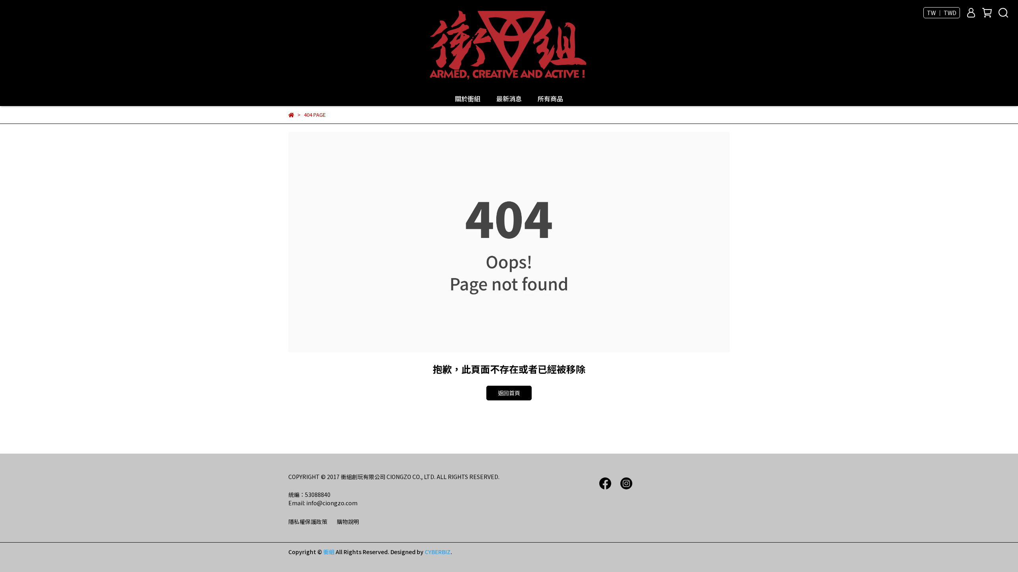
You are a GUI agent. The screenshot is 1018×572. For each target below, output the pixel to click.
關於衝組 (467, 98)
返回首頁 (509, 393)
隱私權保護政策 (307, 522)
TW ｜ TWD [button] (941, 12)
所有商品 (550, 98)
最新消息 (509, 98)
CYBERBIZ (438, 552)
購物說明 (348, 522)
